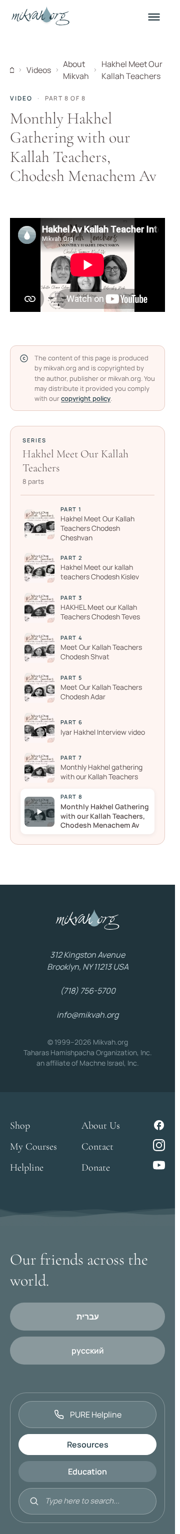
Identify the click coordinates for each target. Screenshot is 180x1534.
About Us (101, 1126)
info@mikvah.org (87, 1014)
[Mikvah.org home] (40, 17)
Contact (98, 1147)
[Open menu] (154, 17)
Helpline (27, 1168)
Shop (20, 1126)
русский (88, 1350)
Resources (87, 1444)
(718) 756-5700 (88, 990)
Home (12, 70)
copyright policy (85, 398)
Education (87, 1471)
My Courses (33, 1147)
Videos (38, 69)
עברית (87, 1316)
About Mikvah (76, 69)
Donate (96, 1168)
